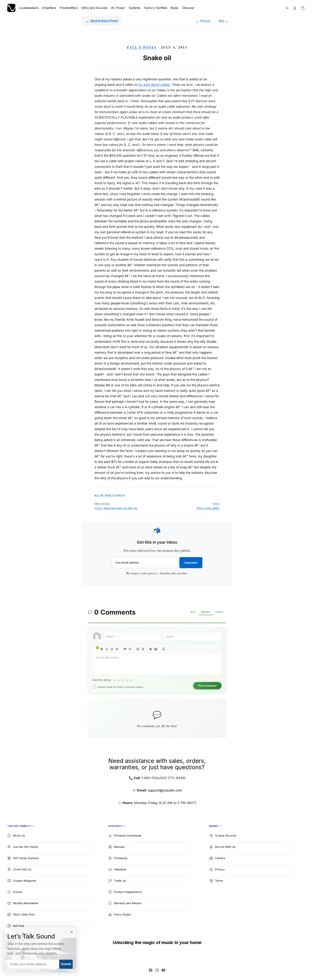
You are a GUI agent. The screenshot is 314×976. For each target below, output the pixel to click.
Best (193, 611)
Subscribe (190, 562)
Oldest (219, 611)
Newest (205, 611)
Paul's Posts (141, 47)
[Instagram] (157, 970)
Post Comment (207, 685)
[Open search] (287, 8)
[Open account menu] (295, 8)
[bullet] (142, 649)
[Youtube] (163, 970)
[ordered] (137, 649)
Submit (66, 964)
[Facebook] (150, 970)
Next (221, 20)
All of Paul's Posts (109, 495)
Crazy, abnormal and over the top (115, 506)
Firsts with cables (208, 506)
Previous (205, 20)
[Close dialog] (72, 932)
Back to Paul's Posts (104, 20)
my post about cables (154, 85)
